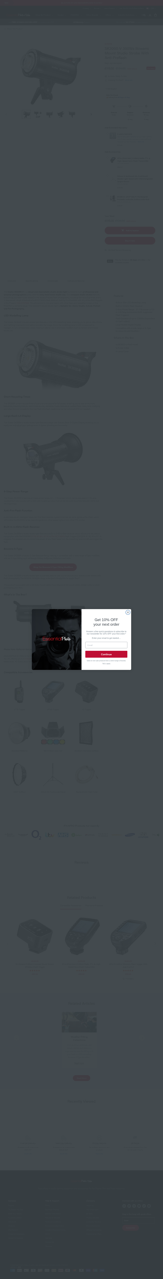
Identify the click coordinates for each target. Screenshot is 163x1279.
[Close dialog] (128, 612)
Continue (106, 654)
